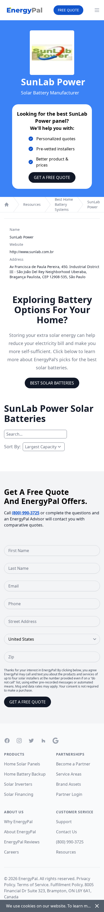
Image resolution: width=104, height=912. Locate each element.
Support (64, 821)
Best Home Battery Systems (64, 204)
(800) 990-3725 (25, 513)
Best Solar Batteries (52, 383)
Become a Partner (73, 764)
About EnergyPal (20, 832)
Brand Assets (68, 784)
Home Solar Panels (22, 764)
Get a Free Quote (52, 177)
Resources (32, 204)
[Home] (6, 204)
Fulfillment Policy (66, 884)
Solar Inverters (18, 784)
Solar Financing (18, 794)
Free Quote (68, 10)
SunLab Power (93, 204)
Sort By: (12, 446)
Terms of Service (32, 884)
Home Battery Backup (25, 774)
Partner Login (69, 794)
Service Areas (69, 774)
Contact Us (66, 832)
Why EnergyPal (18, 821)
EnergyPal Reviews (22, 842)
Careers (11, 852)
